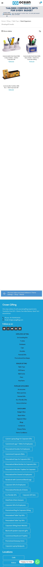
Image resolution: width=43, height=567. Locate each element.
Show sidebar (7, 31)
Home (3, 21)
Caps (22, 348)
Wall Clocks (21, 374)
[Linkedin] (20, 328)
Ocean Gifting (9, 304)
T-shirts (22, 341)
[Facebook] (4, 328)
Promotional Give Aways (22, 358)
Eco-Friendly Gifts (21, 400)
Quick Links (21, 408)
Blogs (21, 422)
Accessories (21, 389)
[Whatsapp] (37, 561)
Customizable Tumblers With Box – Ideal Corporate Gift (11, 86)
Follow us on (7, 324)
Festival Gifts (22, 355)
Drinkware (22, 344)
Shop (8, 21)
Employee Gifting (22, 334)
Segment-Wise (21, 419)
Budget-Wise (22, 412)
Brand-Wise (21, 415)
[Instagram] (8, 328)
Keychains (21, 381)
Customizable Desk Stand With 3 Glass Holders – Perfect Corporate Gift (11, 57)
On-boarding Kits (22, 337)
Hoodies (22, 351)
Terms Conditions (21, 432)
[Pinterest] (16, 328)
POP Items (21, 370)
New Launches (21, 393)
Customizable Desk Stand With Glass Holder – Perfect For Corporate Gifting (31, 57)
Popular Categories (21, 386)
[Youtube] (12, 328)
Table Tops (15, 21)
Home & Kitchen (21, 403)
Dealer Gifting (21, 363)
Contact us (21, 426)
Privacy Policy (21, 429)
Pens (21, 377)
